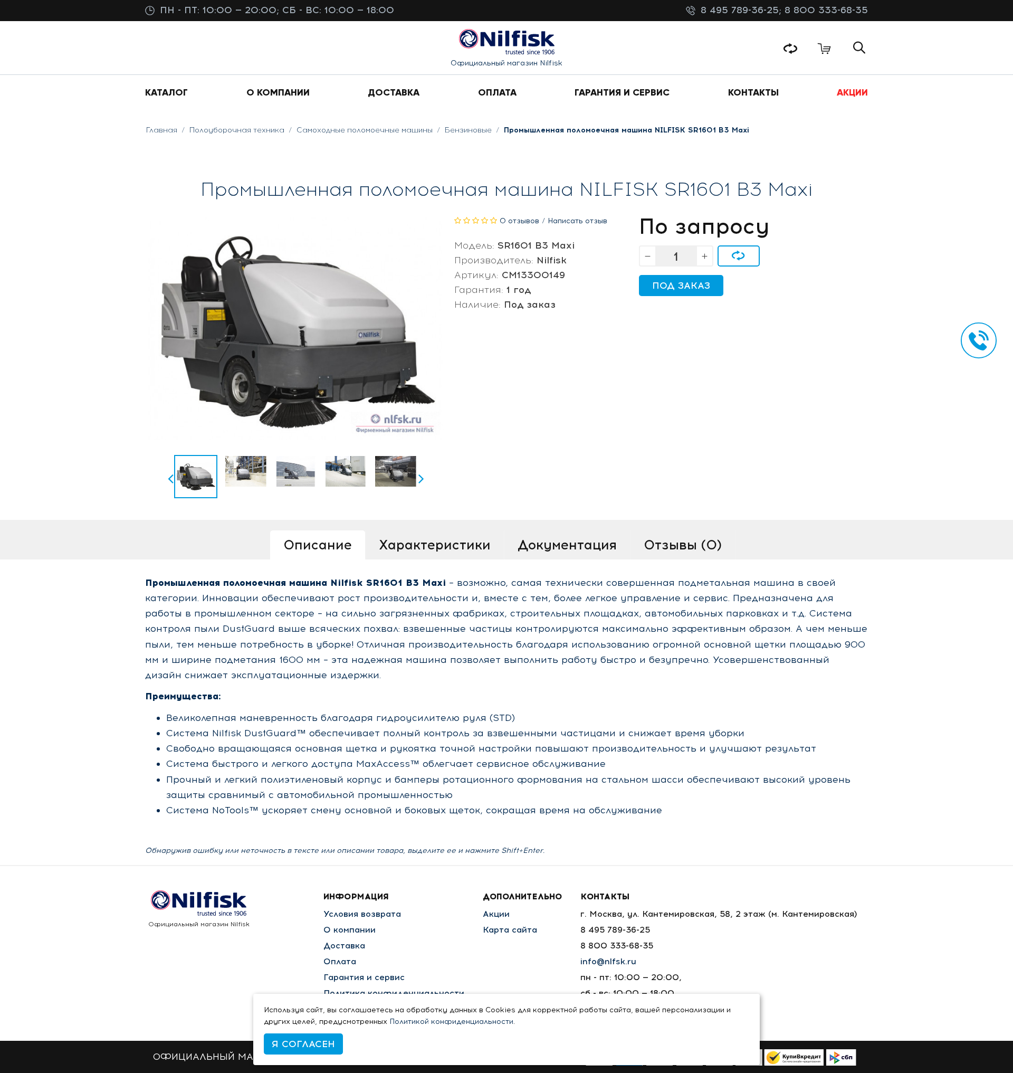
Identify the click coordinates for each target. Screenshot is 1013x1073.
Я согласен (303, 1044)
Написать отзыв (577, 220)
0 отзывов (519, 220)
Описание (317, 545)
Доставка (344, 946)
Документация (567, 545)
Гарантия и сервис (364, 977)
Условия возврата (362, 914)
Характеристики (435, 545)
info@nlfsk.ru (608, 961)
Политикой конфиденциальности (451, 1021)
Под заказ (681, 285)
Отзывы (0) (683, 545)
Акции (496, 914)
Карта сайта (510, 930)
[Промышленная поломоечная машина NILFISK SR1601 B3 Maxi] (195, 476)
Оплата (339, 961)
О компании (349, 930)
